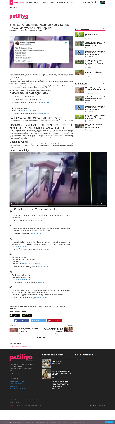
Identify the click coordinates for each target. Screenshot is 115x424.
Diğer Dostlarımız (61, 2)
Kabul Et (109, 422)
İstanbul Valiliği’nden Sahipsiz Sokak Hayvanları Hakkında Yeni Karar (95, 89)
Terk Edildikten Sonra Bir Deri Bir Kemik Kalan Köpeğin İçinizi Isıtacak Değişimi (95, 43)
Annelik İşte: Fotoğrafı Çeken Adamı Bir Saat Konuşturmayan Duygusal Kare (29, 330)
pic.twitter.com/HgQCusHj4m (21, 279)
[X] (85, 2)
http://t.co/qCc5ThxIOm (28, 110)
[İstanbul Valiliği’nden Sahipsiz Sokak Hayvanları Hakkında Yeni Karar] (79, 90)
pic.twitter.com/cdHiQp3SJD (30, 264)
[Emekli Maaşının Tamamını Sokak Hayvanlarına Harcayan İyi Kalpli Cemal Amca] (79, 126)
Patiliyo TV (13, 7)
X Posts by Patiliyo (80, 359)
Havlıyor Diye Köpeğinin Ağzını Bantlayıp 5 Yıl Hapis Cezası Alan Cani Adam (53, 329)
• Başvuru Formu (14, 386)
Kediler (36, 2)
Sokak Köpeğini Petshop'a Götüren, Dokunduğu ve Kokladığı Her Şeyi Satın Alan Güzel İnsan (94, 63)
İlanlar (71, 2)
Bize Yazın (102, 405)
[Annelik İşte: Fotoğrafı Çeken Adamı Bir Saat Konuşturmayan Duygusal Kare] (14, 330)
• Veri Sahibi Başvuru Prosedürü (18, 388)
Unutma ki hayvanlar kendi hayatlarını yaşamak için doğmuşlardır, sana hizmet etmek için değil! (60, 384)
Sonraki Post (69, 325)
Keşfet (51, 2)
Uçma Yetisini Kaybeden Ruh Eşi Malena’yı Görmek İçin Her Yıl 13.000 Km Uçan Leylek (95, 52)
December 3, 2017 (44, 102)
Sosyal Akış (28, 2)
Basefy (22, 405)
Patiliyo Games (19, 2)
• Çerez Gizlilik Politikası (16, 383)
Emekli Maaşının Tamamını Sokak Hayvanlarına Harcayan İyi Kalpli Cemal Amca (94, 126)
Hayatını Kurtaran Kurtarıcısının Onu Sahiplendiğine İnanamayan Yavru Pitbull (95, 34)
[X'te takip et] (12, 373)
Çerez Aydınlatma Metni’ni (64, 422)
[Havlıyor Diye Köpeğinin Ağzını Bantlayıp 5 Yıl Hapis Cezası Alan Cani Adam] (68, 329)
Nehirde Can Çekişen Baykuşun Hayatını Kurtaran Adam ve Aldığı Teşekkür (95, 72)
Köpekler (44, 2)
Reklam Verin (93, 405)
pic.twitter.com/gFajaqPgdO (21, 246)
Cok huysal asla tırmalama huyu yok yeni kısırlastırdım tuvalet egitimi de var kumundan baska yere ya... (62, 372)
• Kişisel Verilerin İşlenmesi (17, 381)
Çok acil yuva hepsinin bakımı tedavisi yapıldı (61, 360)
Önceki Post (13, 325)
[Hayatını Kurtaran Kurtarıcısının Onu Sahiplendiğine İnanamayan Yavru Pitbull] (79, 34)
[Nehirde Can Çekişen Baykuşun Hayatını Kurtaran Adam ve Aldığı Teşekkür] (79, 72)
